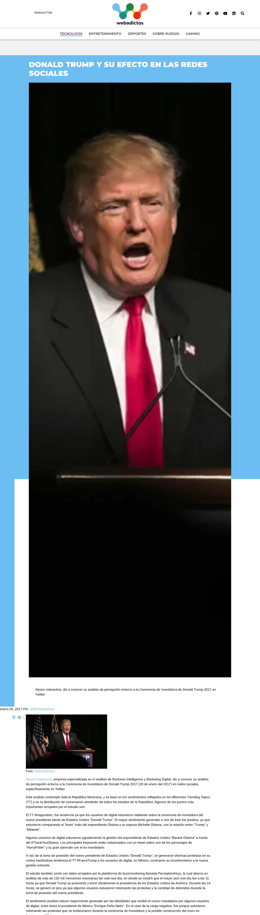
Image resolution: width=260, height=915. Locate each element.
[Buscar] (242, 13)
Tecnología (71, 34)
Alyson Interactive (39, 779)
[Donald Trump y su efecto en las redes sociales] (130, 380)
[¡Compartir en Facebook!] (14, 717)
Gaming (193, 34)
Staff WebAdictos (42, 709)
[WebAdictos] (130, 14)
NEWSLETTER (43, 12)
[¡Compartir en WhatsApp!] (25, 717)
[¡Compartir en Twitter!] (19, 717)
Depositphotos (44, 771)
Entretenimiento (105, 34)
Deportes (137, 34)
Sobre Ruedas (166, 34)
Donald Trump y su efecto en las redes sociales (118, 69)
